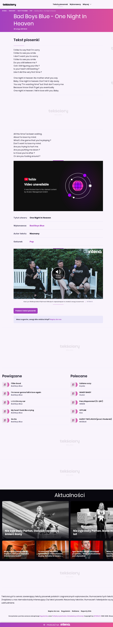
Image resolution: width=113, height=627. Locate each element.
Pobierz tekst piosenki (25, 310)
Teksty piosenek (22, 11)
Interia (4, 11)
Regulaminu (44, 616)
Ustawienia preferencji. (75, 616)
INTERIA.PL (97, 616)
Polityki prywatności (59, 616)
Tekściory (12, 11)
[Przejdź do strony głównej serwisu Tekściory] (9, 4)
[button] (60, 4)
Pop (31, 11)
